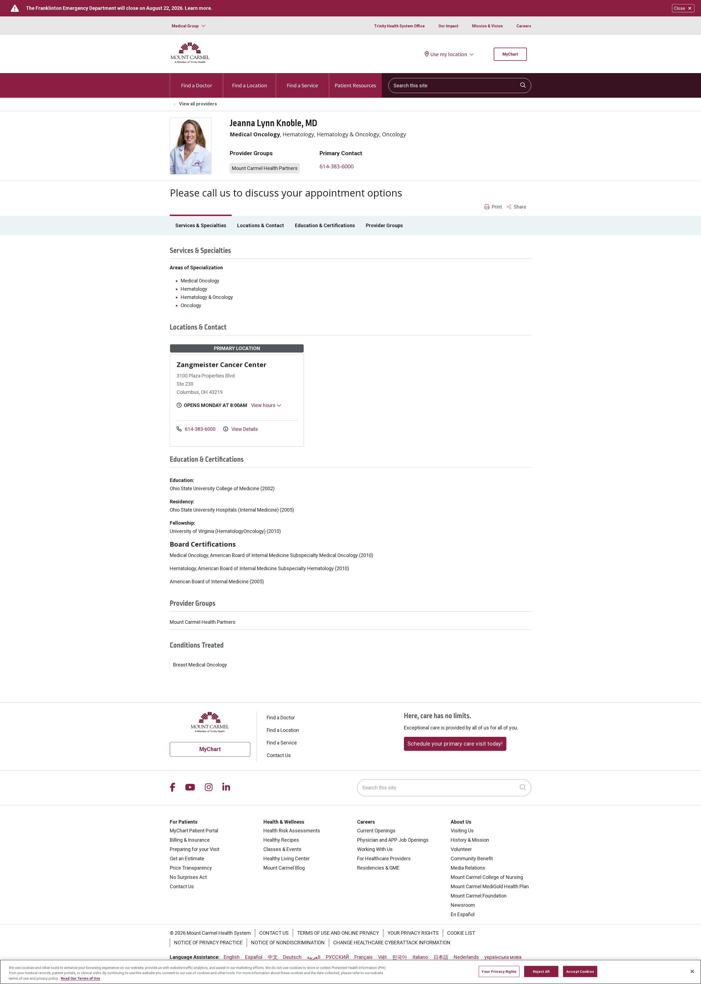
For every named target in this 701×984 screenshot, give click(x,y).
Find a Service (302, 85)
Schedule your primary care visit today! (454, 743)
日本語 (440, 957)
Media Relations (468, 868)
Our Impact (448, 26)
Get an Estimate (187, 858)
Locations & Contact (260, 225)
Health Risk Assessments (291, 830)
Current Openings (376, 830)
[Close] (692, 971)
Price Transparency (191, 868)
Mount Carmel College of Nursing (487, 877)
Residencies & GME (378, 868)
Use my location (448, 54)
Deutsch (292, 957)
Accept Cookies (580, 971)
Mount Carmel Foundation (479, 896)
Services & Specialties (200, 225)
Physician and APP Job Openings (393, 840)
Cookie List (461, 933)
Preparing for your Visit (194, 849)
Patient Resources (355, 85)
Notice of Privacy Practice (208, 942)
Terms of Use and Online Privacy (338, 933)
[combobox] (459, 85)
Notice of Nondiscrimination (288, 942)
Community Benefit (472, 858)
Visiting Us (462, 830)
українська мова (502, 957)
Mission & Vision (487, 26)
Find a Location (249, 85)
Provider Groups (384, 225)
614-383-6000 (337, 166)
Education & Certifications (325, 225)
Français (363, 957)
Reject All (541, 971)
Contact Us (279, 755)
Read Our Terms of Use (80, 978)
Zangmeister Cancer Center (221, 364)
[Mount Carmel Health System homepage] (190, 62)
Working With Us (375, 849)
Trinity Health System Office (399, 26)
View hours (264, 405)
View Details (244, 429)
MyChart (510, 54)
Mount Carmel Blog (284, 868)
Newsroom (463, 905)
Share (519, 207)
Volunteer (461, 849)
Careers (523, 26)
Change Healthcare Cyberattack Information (391, 942)
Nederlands (466, 957)
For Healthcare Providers (384, 858)
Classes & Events (282, 849)
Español (253, 957)
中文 (273, 957)
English (232, 957)
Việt (382, 957)
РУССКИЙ (337, 957)
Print (496, 207)
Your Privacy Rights (413, 933)
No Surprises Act (188, 877)
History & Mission (470, 840)
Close (679, 8)
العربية (313, 957)
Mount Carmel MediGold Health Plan (490, 886)
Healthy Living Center (286, 858)
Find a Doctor (196, 85)
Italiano (420, 957)
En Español (463, 914)
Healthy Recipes (281, 840)
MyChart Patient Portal (194, 830)
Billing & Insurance (190, 840)
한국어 (399, 957)
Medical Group (185, 26)
